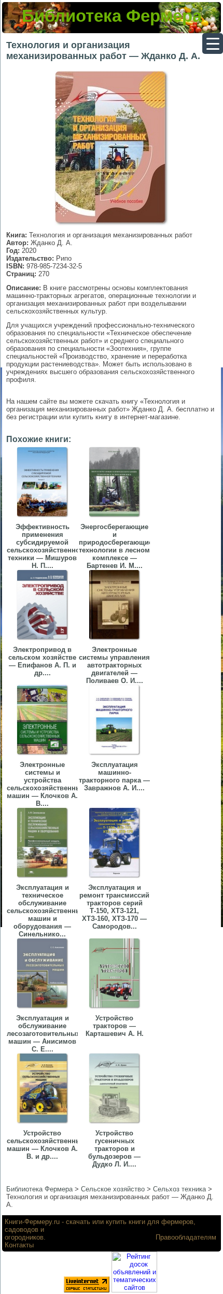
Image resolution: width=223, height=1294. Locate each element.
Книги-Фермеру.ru (32, 1222)
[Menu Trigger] (212, 43)
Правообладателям (186, 1237)
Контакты (19, 1245)
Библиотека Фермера (112, 15)
